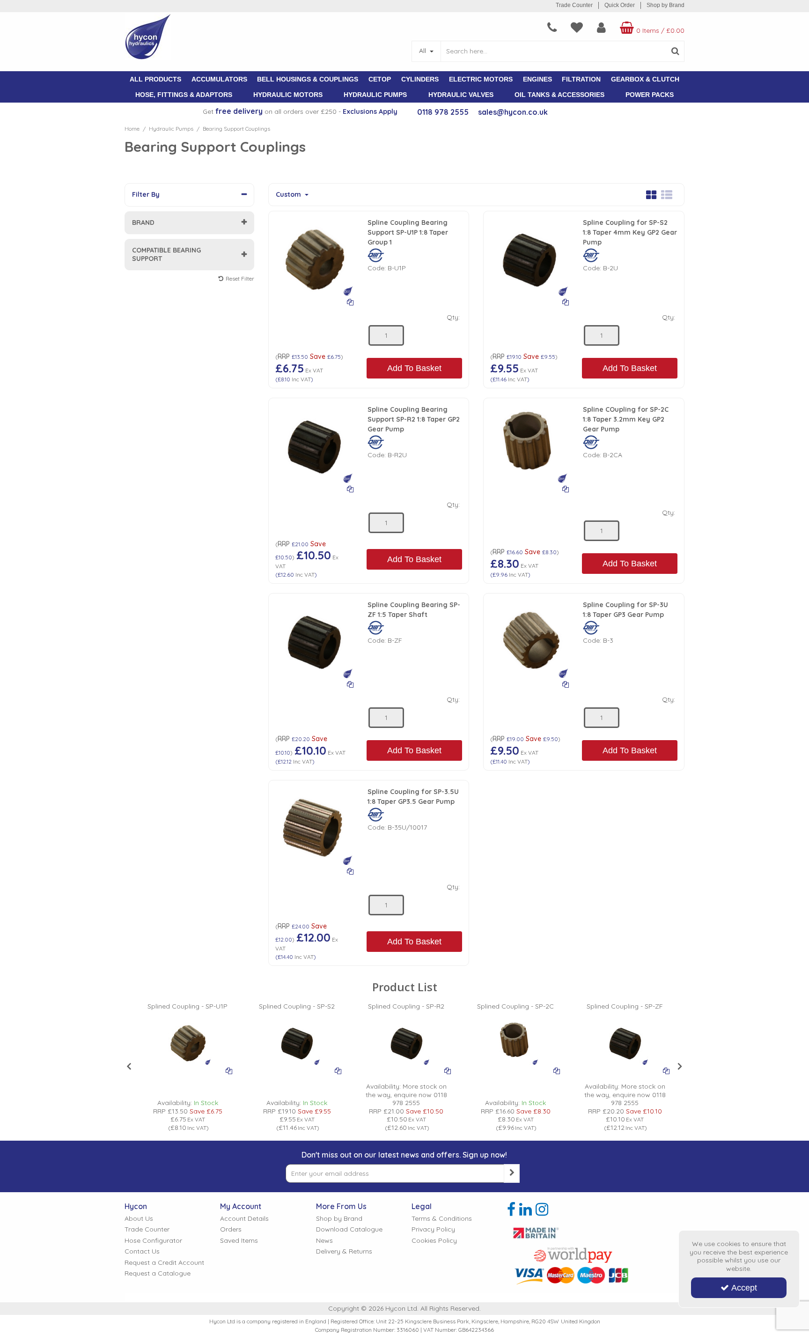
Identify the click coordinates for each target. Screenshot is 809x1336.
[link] (511, 1209)
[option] (187, 1067)
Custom (289, 195)
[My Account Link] (601, 28)
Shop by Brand (665, 5)
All (423, 50)
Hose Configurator (153, 1241)
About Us (139, 1219)
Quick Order (619, 5)
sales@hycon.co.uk (513, 112)
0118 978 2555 (443, 112)
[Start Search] (675, 51)
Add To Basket (414, 368)
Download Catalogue (349, 1229)
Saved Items (239, 1241)
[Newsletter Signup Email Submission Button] (512, 1173)
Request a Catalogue (158, 1273)
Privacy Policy (433, 1229)
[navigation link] (552, 28)
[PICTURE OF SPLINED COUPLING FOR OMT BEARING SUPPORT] (314, 256)
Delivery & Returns (344, 1251)
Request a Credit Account (164, 1263)
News (324, 1241)
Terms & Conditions (442, 1219)
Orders (231, 1229)
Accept (744, 1287)
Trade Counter (574, 5)
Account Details (244, 1219)
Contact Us (142, 1251)
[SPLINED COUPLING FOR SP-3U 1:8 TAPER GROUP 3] (529, 639)
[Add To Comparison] (350, 302)
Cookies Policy (434, 1241)
